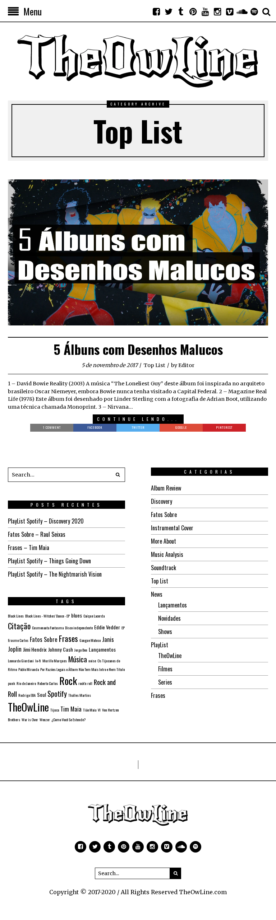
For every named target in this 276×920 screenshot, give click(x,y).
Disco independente (79, 627)
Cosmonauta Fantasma (48, 627)
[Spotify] (254, 11)
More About (163, 541)
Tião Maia (89, 710)
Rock (68, 680)
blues (76, 615)
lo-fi (38, 660)
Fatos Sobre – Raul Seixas (36, 534)
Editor (186, 365)
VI (99, 710)
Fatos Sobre (164, 514)
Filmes (165, 669)
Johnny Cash (60, 649)
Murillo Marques (54, 660)
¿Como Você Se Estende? (68, 719)
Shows (165, 631)
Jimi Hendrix (35, 649)
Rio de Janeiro (26, 683)
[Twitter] (168, 11)
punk (11, 683)
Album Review (166, 488)
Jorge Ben (80, 650)
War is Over (30, 719)
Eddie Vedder (107, 627)
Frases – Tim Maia (28, 547)
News (156, 594)
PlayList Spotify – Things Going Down (49, 561)
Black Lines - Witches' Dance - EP (47, 616)
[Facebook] (156, 11)
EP (123, 627)
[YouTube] (205, 11)
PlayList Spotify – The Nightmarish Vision (55, 574)
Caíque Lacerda (94, 616)
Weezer (45, 719)
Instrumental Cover (172, 528)
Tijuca (54, 710)
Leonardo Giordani (21, 660)
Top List (154, 365)
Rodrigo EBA (27, 695)
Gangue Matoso (90, 640)
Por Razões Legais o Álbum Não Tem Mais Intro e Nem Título (82, 669)
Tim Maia (71, 708)
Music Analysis (167, 554)
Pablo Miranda (28, 669)
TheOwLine (169, 655)
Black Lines (16, 616)
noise (92, 660)
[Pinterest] (193, 11)
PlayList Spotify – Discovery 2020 (46, 521)
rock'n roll (85, 683)
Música (77, 659)
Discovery (161, 501)
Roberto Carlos (47, 683)
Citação (19, 626)
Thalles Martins (79, 695)
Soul (41, 694)
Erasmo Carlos (18, 640)
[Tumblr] (181, 11)
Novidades (169, 618)
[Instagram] (217, 11)
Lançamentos (172, 605)
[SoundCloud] (242, 11)
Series (165, 682)
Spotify (57, 693)
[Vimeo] (230, 11)
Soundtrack (163, 567)
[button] (118, 475)
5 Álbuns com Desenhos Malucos (138, 348)
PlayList (159, 644)
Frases (158, 695)
